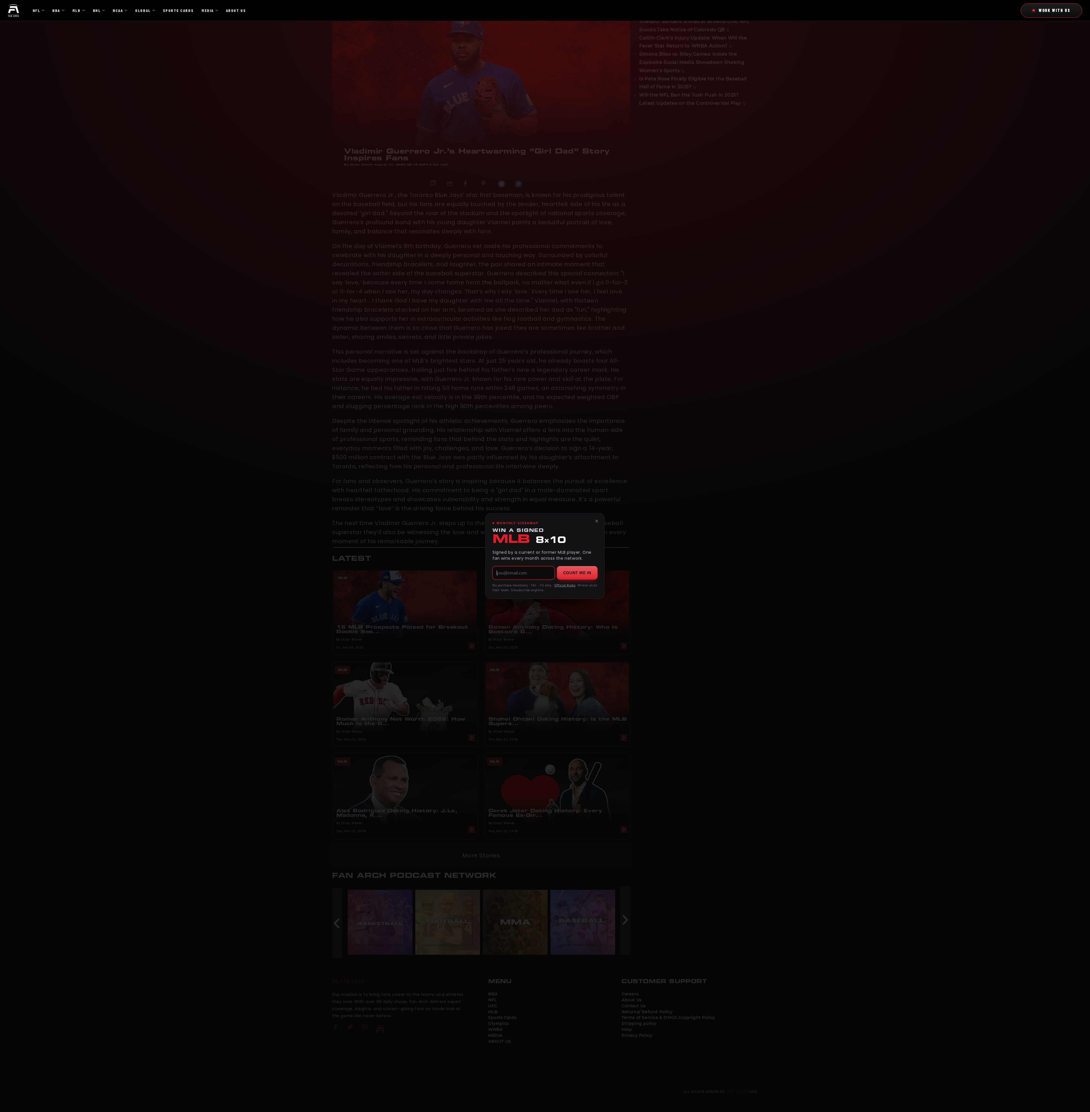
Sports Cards (178, 10)
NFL (36, 10)
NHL (97, 10)
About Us (236, 10)
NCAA (118, 10)
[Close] (596, 521)
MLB (76, 10)
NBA (56, 10)
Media (208, 10)
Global (142, 10)
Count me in (577, 572)
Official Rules (564, 585)
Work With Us (1054, 10)
